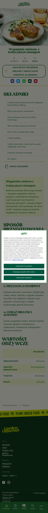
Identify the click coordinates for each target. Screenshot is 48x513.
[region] (24, 256)
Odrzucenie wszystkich (24, 278)
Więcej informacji (17, 260)
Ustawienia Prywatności (24, 266)
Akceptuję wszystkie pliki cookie (24, 272)
